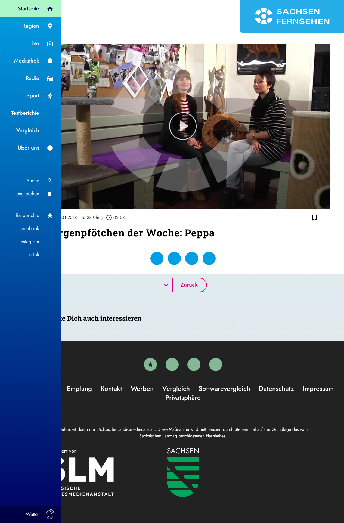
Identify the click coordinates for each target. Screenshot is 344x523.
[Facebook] (172, 364)
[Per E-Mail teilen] (209, 258)
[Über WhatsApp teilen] (191, 258)
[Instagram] (193, 364)
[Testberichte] (150, 364)
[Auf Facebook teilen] (156, 258)
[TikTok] (215, 364)
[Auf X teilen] (174, 258)
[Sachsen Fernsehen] (292, 16)
